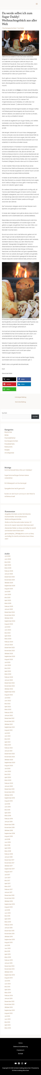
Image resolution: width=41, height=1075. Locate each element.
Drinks (7, 435)
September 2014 (10, 975)
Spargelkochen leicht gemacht (15, 488)
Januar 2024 (9, 645)
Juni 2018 (8, 842)
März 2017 (8, 886)
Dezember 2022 (10, 683)
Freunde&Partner (10, 438)
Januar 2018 (8, 857)
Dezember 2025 (10, 577)
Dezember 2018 (9, 824)
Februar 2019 (9, 819)
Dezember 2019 (9, 789)
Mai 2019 (7, 810)
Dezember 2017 (9, 860)
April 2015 (8, 954)
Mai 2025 (7, 597)
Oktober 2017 (8, 866)
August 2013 (8, 1013)
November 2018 (9, 827)
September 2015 (10, 939)
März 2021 (8, 745)
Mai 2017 (7, 880)
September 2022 (10, 692)
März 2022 (8, 709)
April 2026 (8, 565)
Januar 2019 (8, 822)
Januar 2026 (9, 574)
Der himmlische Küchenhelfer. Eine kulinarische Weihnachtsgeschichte (18, 516)
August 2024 (9, 624)
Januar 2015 (8, 963)
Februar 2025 (9, 606)
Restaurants (8, 447)
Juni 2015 (8, 948)
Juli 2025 (7, 591)
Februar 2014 (9, 995)
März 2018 (8, 851)
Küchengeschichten (9, 28)
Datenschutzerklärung (20, 1046)
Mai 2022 (7, 704)
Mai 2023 (7, 668)
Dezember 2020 (10, 754)
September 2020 (10, 762)
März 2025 (8, 603)
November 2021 (9, 721)
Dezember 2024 (10, 612)
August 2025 (9, 589)
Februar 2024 (9, 642)
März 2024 (8, 639)
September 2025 (10, 586)
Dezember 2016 (9, 895)
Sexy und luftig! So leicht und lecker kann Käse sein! (19, 536)
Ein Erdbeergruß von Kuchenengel (15, 483)
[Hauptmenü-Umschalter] (37, 4)
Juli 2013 (7, 1016)
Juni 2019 (8, 807)
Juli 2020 (7, 768)
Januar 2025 (9, 609)
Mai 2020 (7, 774)
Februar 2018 (9, 854)
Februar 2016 (9, 925)
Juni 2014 (7, 984)
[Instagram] (22, 1063)
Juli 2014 (7, 981)
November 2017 (9, 863)
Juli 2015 (7, 945)
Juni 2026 (8, 559)
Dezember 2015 (9, 931)
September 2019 (10, 798)
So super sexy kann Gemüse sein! (22, 525)
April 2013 (7, 1025)
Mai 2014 (7, 987)
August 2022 (9, 695)
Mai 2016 (7, 916)
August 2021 (8, 730)
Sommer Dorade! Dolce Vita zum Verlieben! (18, 470)
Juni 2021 (7, 736)
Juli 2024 (7, 627)
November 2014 (9, 969)
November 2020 (10, 757)
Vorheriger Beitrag (20, 397)
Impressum (20, 1050)
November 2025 (10, 580)
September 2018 (10, 833)
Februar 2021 (9, 748)
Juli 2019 (7, 804)
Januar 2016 (8, 928)
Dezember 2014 (9, 966)
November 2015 (9, 933)
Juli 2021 (7, 733)
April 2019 (8, 813)
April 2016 (8, 919)
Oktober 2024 (9, 618)
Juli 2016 (7, 910)
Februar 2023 (9, 677)
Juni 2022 (8, 701)
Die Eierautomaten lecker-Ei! (21, 522)
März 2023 (8, 674)
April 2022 (8, 707)
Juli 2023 (7, 662)
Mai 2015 (7, 951)
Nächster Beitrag (20, 402)
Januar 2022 (9, 715)
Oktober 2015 (9, 936)
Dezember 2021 (9, 718)
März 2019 (8, 816)
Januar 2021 (8, 751)
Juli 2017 (7, 875)
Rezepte (7, 450)
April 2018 (8, 848)
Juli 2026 (7, 556)
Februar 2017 (8, 889)
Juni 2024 (8, 630)
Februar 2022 (9, 712)
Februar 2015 (9, 960)
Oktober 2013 (9, 1007)
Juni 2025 (8, 594)
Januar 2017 (8, 892)
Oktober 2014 (9, 972)
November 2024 (10, 615)
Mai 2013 (7, 1022)
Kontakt (20, 1054)
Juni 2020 (8, 771)
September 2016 (10, 904)
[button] (9, 379)
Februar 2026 (9, 571)
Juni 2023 (8, 665)
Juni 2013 (7, 1019)
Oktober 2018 (9, 830)
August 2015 (9, 942)
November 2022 (10, 686)
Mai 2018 (7, 845)
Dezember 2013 (9, 1001)
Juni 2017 (7, 878)
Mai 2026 (7, 562)
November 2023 (10, 650)
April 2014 (7, 990)
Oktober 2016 (9, 901)
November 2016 (9, 898)
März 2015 (8, 957)
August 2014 (8, 978)
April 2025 (8, 600)
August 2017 (8, 872)
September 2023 (10, 656)
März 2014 (8, 993)
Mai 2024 (7, 633)
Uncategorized (9, 453)
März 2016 (8, 922)
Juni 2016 (8, 913)
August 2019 (9, 801)
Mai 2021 (7, 739)
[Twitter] (25, 1063)
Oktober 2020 (9, 760)
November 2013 (9, 1004)
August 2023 (9, 659)
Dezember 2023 (10, 647)
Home (20, 1043)
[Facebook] (19, 1063)
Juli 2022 (7, 698)
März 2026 (8, 568)
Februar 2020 (9, 783)
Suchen (4, 413)
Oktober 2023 (9, 653)
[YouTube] (16, 1063)
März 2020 (8, 780)
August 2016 (9, 907)
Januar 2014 (8, 998)
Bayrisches (8, 432)
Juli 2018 (7, 839)
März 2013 (8, 1028)
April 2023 (8, 671)
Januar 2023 (9, 680)
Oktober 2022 (9, 689)
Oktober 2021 (9, 724)
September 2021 (10, 727)
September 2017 (10, 869)
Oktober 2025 (9, 583)
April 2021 (7, 742)
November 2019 (9, 792)
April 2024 (8, 636)
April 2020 (8, 777)
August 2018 (9, 836)
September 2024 (10, 621)
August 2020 (9, 765)
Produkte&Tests (10, 444)
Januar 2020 (9, 786)
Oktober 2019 (9, 795)
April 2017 (7, 883)
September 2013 (10, 1010)
